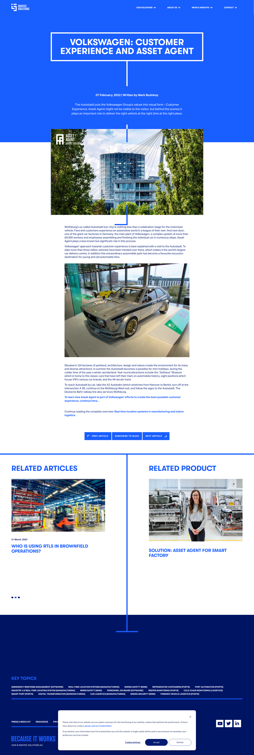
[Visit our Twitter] (228, 723)
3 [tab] (19, 597)
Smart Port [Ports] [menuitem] (22, 694)
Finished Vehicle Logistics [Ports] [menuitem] (180, 694)
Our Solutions (144, 7)
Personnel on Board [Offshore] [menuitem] (125, 690)
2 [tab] (15, 597)
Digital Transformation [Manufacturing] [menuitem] (61, 694)
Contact (229, 7)
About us (172, 7)
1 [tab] (12, 597)
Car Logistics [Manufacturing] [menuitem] (107, 694)
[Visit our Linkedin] (237, 723)
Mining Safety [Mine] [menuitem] (136, 687)
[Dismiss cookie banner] (190, 717)
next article (154, 436)
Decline (180, 742)
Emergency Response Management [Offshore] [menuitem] (37, 687)
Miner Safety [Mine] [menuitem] (91, 690)
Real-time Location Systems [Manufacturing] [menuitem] (93, 687)
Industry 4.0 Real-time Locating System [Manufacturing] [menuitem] (43, 690)
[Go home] (20, 7)
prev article (100, 436)
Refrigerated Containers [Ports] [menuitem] (171, 687)
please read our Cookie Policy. (98, 726)
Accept (156, 742)
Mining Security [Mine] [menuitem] (143, 694)
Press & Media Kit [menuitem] (21, 722)
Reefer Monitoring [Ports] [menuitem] (163, 690)
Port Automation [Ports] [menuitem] (209, 687)
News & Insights (200, 7)
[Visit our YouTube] (219, 723)
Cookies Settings (132, 742)
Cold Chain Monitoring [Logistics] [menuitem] (203, 690)
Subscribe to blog (127, 436)
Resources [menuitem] (42, 722)
